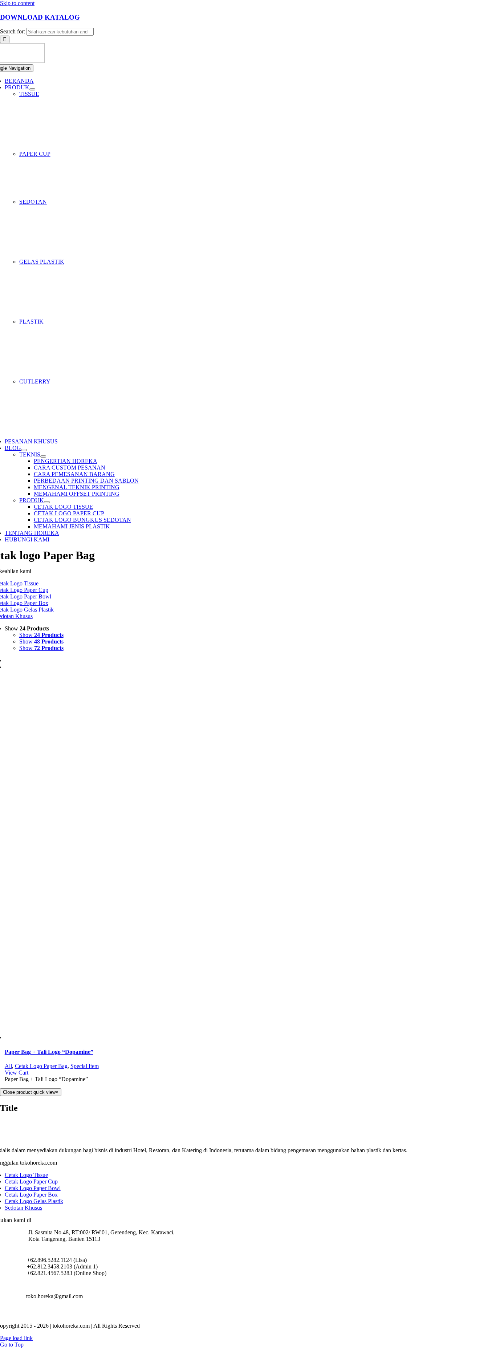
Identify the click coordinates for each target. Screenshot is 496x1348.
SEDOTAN (33, 202)
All (8, 1066)
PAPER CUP (34, 154)
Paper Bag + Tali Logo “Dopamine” (49, 1052)
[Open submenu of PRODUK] (32, 89)
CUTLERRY (34, 381)
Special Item (84, 1066)
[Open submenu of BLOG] (24, 450)
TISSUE (29, 94)
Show (41, 635)
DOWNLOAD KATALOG (40, 17)
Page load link (16, 1338)
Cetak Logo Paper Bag (41, 1066)
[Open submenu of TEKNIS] (43, 456)
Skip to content (17, 3)
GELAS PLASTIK (41, 262)
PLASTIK (31, 321)
